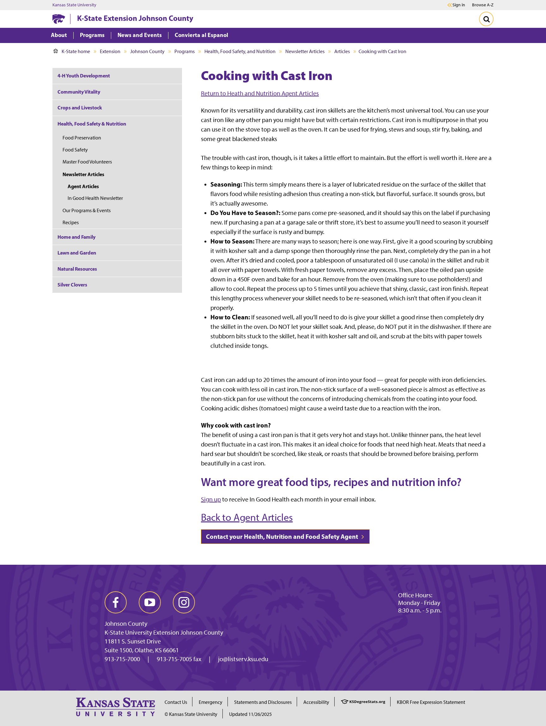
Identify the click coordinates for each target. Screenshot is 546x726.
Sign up (211, 499)
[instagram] (184, 602)
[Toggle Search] (486, 19)
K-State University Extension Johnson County (164, 632)
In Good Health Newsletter (95, 198)
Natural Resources (77, 269)
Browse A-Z (483, 5)
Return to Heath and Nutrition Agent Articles (260, 93)
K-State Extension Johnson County (135, 18)
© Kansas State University (191, 714)
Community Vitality (79, 92)
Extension (110, 51)
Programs (184, 51)
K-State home (76, 51)
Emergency (210, 702)
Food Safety (75, 150)
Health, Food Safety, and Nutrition (240, 51)
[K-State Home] (58, 19)
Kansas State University (74, 5)
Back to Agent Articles (247, 517)
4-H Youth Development (84, 75)
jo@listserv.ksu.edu (243, 659)
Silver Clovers (72, 284)
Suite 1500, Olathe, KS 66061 (142, 650)
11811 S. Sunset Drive (133, 641)
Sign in (458, 5)
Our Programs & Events (87, 210)
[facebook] (116, 602)
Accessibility (316, 702)
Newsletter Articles (305, 51)
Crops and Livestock (80, 107)
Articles (342, 51)
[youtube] (150, 602)
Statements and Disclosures (263, 702)
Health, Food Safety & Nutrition (92, 123)
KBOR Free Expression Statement (431, 702)
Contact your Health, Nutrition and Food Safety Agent (282, 536)
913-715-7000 (122, 659)
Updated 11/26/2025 (250, 714)
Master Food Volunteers (87, 162)
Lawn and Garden (77, 252)
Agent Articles (83, 186)
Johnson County (147, 51)
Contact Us (176, 702)
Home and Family (76, 237)
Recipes (71, 222)
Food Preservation (82, 138)
